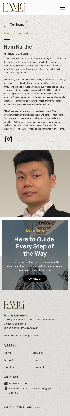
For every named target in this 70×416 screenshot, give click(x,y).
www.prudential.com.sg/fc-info (21, 335)
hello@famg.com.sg (19, 383)
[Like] (8, 139)
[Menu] (63, 7)
